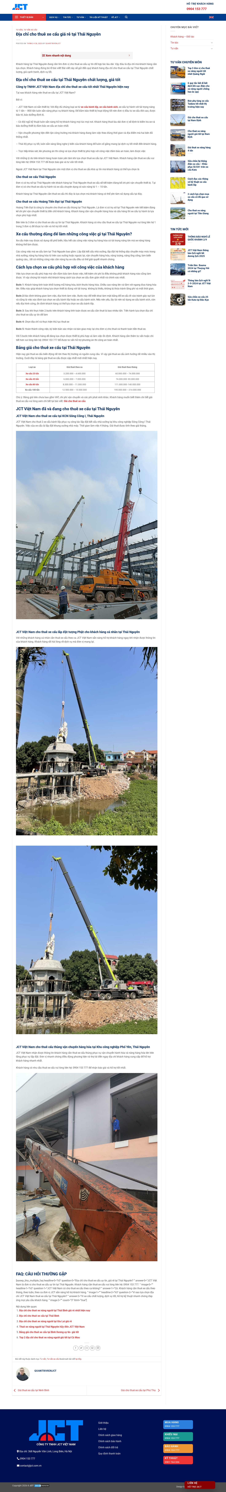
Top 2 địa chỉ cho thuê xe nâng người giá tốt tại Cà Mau (49, 1337)
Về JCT (114, 17)
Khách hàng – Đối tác (182, 36)
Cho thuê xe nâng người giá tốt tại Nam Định (199, 134)
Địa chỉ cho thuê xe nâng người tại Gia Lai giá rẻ (45, 1321)
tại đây (78, 1359)
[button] (29, 17)
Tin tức (67, 17)
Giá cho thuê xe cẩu (74, 401)
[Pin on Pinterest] (92, 1348)
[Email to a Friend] (86, 1348)
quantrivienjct (53, 44)
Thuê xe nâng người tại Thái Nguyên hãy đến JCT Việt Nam (52, 1326)
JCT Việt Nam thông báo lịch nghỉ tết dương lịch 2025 (198, 253)
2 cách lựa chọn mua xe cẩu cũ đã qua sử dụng (198, 197)
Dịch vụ (53, 17)
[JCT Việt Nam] (20, 7)
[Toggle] (212, 42)
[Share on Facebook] (75, 1348)
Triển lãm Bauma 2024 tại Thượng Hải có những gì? (198, 268)
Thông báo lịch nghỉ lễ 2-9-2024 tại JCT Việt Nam (199, 283)
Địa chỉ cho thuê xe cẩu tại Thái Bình (39, 1315)
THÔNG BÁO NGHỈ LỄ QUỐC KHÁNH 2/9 (199, 238)
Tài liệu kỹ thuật (98, 17)
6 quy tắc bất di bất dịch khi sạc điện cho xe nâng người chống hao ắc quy (198, 87)
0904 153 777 (197, 9)
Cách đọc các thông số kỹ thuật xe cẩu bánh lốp (198, 181)
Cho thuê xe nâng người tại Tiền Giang (198, 212)
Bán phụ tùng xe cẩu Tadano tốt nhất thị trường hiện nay (198, 103)
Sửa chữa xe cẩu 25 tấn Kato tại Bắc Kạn (198, 298)
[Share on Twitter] (81, 1348)
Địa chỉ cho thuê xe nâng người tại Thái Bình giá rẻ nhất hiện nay (54, 1310)
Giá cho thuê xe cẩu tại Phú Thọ (138, 1390)
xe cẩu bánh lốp (89, 106)
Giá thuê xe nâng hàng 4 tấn (199, 149)
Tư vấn (80, 17)
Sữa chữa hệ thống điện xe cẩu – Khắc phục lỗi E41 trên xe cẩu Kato (198, 165)
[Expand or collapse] (129, 55)
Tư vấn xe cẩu (30, 30)
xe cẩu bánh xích (108, 106)
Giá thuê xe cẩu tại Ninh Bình (33, 1390)
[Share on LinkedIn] (97, 1348)
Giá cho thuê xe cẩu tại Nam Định (198, 119)
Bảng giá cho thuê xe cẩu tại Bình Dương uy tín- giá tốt (49, 1332)
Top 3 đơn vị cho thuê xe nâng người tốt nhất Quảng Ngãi (199, 71)
